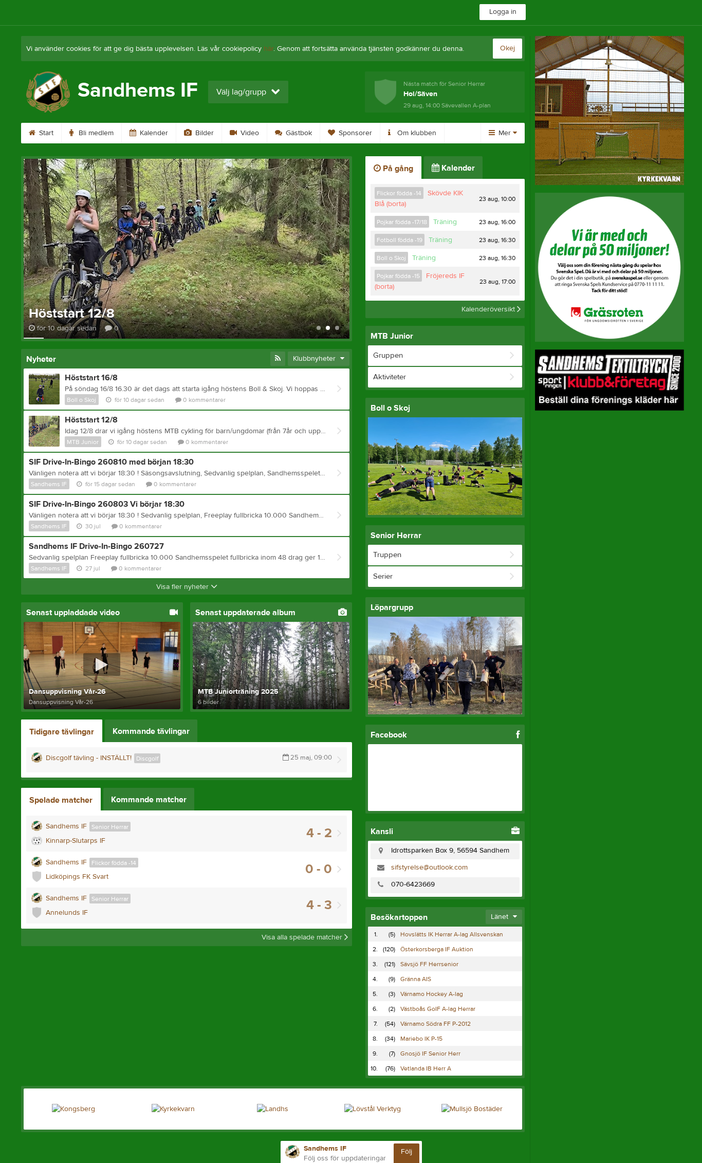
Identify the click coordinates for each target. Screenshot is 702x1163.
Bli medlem (95, 133)
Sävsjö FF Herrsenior (429, 964)
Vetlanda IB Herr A (425, 1068)
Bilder (203, 133)
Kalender (153, 133)
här (268, 48)
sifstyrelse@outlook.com (429, 867)
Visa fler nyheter (183, 587)
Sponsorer (354, 133)
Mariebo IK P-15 (421, 1039)
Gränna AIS (415, 979)
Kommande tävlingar (151, 731)
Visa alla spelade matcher (303, 937)
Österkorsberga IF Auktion (436, 949)
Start (45, 133)
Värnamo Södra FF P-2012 (435, 1024)
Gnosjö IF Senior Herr (430, 1053)
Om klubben (415, 133)
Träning (445, 222)
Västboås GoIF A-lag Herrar (437, 1009)
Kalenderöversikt (489, 309)
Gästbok (298, 133)
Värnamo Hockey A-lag (431, 994)
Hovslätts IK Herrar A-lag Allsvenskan (451, 934)
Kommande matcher (149, 800)
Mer (504, 133)
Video (248, 133)
